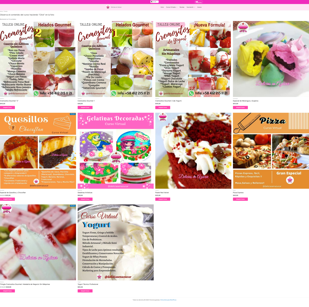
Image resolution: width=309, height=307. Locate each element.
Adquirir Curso (7, 107)
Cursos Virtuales (171, 7)
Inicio (162, 7)
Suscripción (190, 7)
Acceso (199, 7)
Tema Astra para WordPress (168, 300)
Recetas (182, 7)
